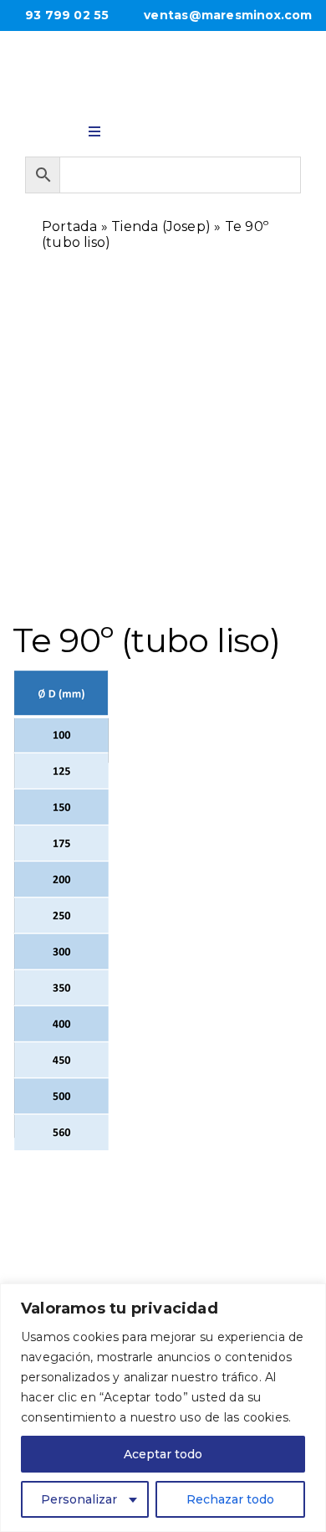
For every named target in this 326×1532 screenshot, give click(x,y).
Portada (69, 226)
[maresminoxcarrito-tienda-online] (232, 127)
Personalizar (79, 1499)
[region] (163, 1407)
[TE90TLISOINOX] (163, 506)
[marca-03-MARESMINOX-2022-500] (163, 61)
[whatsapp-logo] (140, 125)
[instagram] (186, 125)
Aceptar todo (163, 1454)
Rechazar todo (230, 1499)
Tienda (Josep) (161, 226)
